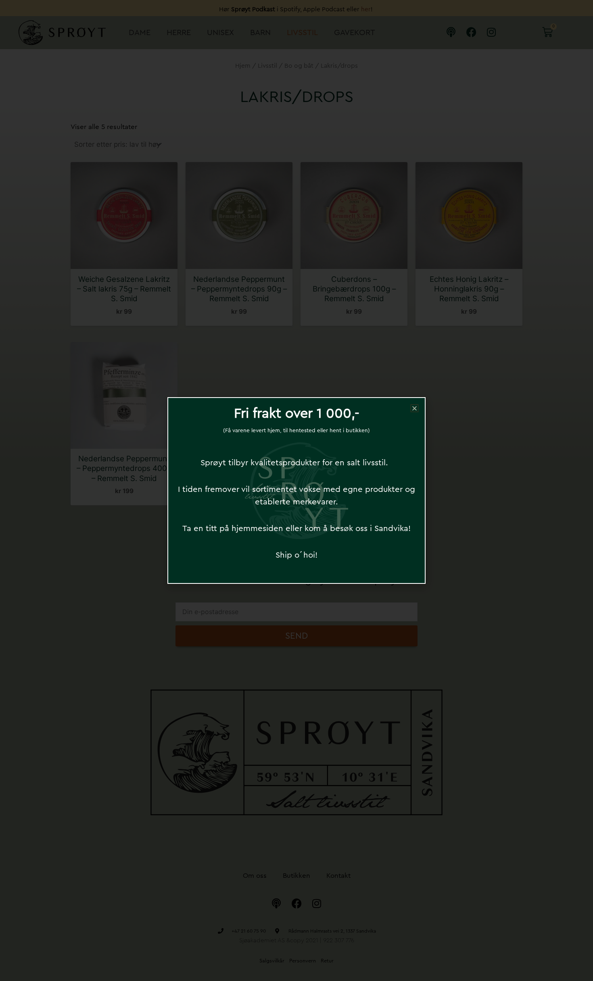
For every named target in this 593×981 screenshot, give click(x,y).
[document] (296, 490)
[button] (414, 408)
